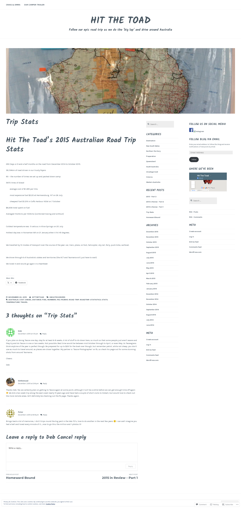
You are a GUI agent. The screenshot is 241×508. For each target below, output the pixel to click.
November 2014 (152, 299)
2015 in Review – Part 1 (120, 476)
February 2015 (151, 284)
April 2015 (150, 273)
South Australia (152, 167)
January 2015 (151, 289)
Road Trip (74, 300)
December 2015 (152, 232)
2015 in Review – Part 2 (155, 202)
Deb (50, 437)
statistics (95, 300)
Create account (152, 339)
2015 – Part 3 (151, 197)
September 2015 (152, 247)
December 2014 (152, 294)
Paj (58, 300)
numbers (51, 300)
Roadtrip (84, 300)
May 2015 (150, 268)
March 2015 (150, 278)
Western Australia (153, 182)
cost (21, 300)
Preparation (151, 156)
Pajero (64, 300)
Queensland (151, 161)
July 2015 (150, 258)
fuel (44, 300)
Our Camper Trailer (34, 5)
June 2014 (150, 325)
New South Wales (153, 146)
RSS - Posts (193, 212)
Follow (194, 159)
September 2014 (152, 310)
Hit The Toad (121, 20)
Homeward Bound (153, 217)
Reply (44, 334)
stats (105, 300)
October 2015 (151, 242)
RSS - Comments (195, 217)
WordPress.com (152, 360)
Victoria (149, 177)
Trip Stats (150, 212)
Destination (150, 141)
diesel (28, 300)
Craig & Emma (13, 5)
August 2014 (151, 315)
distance (36, 300)
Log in (148, 345)
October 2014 (151, 304)
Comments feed (152, 355)
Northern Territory (153, 151)
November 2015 (152, 237)
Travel (24, 302)
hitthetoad (38, 297)
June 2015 (150, 263)
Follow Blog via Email (204, 139)
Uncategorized (57, 297)
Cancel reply (71, 437)
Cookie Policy (50, 504)
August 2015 (151, 252)
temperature (13, 302)
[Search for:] (160, 124)
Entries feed (151, 350)
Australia (13, 300)
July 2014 (150, 320)
